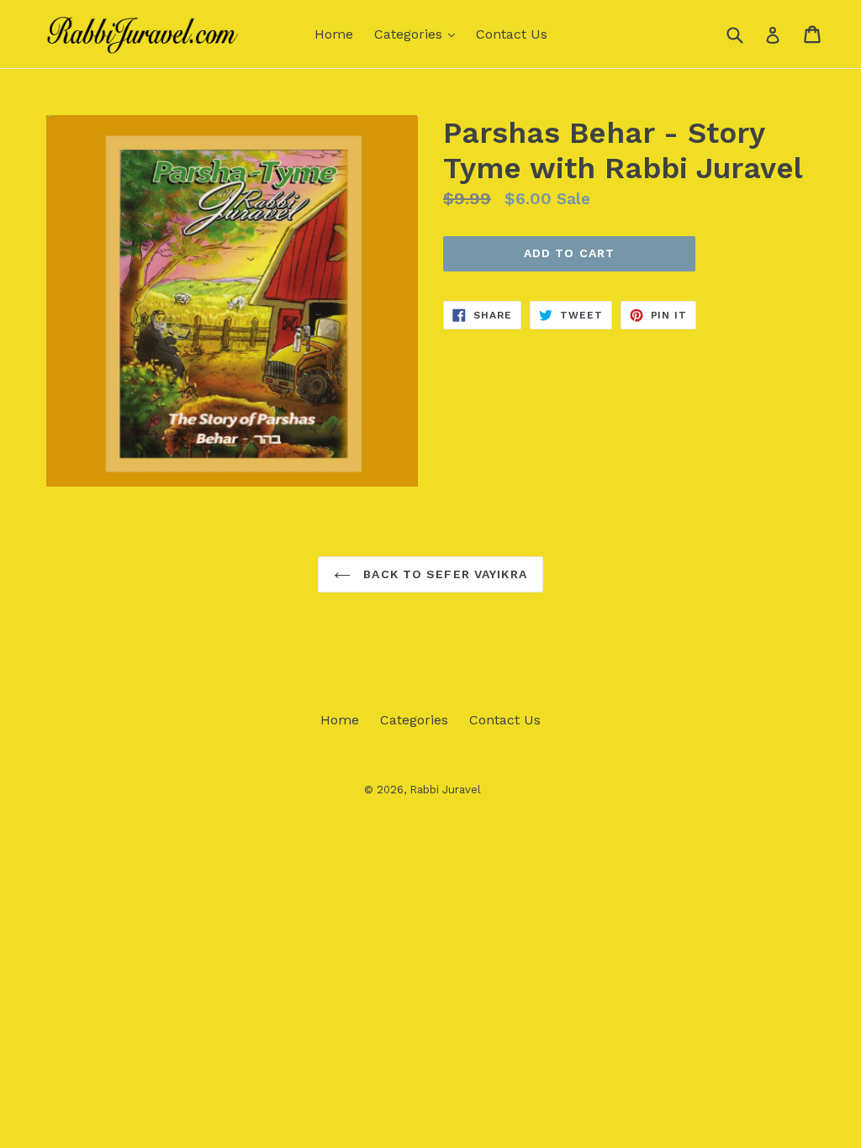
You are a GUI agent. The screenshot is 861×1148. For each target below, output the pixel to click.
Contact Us (511, 34)
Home (333, 34)
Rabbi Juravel (445, 789)
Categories (418, 33)
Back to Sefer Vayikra (443, 574)
